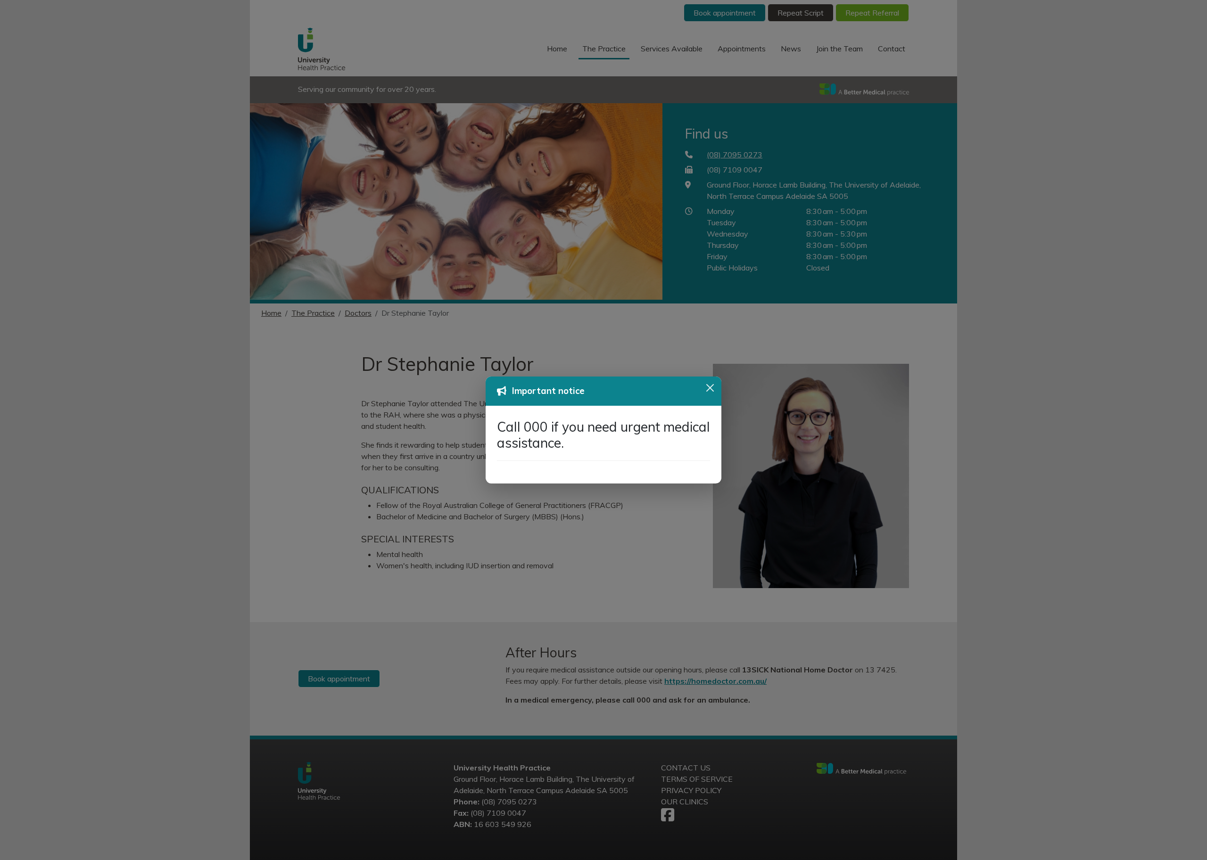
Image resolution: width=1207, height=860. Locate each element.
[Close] (710, 387)
